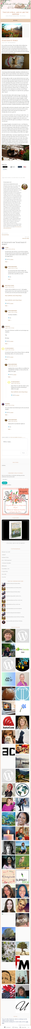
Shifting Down (4, 565)
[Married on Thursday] (22, 694)
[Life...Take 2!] (8, 679)
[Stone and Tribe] (8, 776)
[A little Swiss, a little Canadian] (8, 891)
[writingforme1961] (22, 920)
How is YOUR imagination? (6, 560)
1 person (11, 259)
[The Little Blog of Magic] (22, 665)
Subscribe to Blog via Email (15, 473)
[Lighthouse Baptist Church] (8, 665)
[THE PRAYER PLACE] (8, 833)
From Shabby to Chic (5, 568)
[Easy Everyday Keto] (22, 650)
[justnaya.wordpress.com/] (22, 761)
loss (19, 177)
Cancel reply (23, 437)
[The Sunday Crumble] (8, 877)
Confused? (4, 554)
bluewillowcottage (9, 583)
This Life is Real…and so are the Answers (15, 13)
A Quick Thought (5, 38)
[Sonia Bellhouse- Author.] (22, 805)
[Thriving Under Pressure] (22, 848)
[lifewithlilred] (8, 790)
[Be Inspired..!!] (8, 934)
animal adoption (8, 177)
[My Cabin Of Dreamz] (8, 862)
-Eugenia (7, 247)
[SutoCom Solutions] (8, 723)
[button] (15, 501)
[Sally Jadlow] (8, 636)
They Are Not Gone (18, 600)
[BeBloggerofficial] (22, 790)
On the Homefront (18, 608)
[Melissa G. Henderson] (22, 679)
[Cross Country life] (8, 992)
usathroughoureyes (9, 348)
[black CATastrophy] (22, 737)
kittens (17, 177)
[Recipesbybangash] (22, 749)
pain (21, 177)
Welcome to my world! (6, 551)
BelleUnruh (7, 403)
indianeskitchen (9, 604)
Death (14, 177)
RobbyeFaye (7, 326)
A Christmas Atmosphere (6, 563)
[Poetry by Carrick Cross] (8, 977)
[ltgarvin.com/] (22, 833)
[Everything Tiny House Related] (22, 776)
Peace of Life (4, 574)
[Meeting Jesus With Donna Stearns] (22, 992)
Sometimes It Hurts (5, 557)
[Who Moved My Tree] (22, 949)
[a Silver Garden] (8, 952)
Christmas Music (17, 583)
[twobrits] (22, 977)
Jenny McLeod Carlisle (9, 285)
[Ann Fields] (22, 819)
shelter (24, 177)
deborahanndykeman (11, 42)
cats (12, 177)
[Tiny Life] (22, 636)
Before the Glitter (25, 238)
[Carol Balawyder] (8, 805)
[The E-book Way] (8, 708)
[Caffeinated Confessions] (8, 737)
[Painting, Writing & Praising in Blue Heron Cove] (22, 862)
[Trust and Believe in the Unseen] (22, 891)
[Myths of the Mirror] (8, 819)
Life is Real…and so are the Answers (15, 543)
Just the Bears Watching (19, 616)
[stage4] (22, 906)
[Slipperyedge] (22, 877)
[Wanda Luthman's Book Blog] (22, 723)
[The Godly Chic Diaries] (8, 920)
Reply (6, 261)
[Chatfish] (8, 906)
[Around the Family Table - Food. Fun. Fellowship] (8, 694)
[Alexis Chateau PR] (8, 751)
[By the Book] (8, 848)
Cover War (4, 577)
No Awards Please (5, 234)
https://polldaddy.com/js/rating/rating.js (13, 295)
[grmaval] (8, 650)
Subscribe (4, 482)
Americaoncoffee (9, 621)
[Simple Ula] (22, 1006)
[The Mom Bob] (22, 708)
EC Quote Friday (5, 571)
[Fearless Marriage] (22, 963)
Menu (16, 20)
